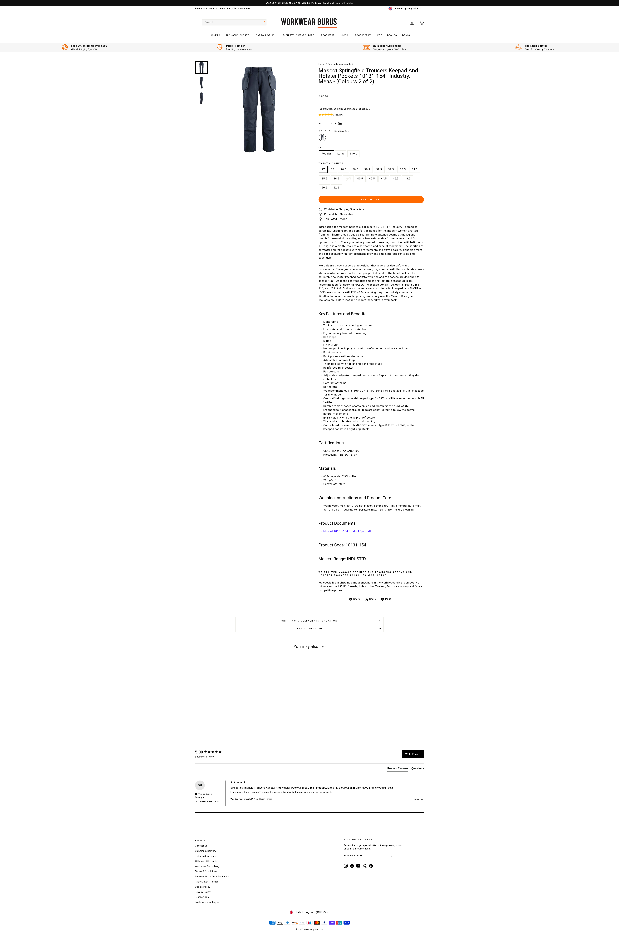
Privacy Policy (203, 892)
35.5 (324, 178)
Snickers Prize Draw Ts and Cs (212, 876)
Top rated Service (536, 45)
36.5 (336, 178)
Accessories (363, 35)
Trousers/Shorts (237, 35)
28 (332, 169)
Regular (326, 153)
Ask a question (309, 628)
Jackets (214, 35)
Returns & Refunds (205, 856)
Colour (334, 131)
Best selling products (339, 64)
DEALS (406, 35)
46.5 (396, 178)
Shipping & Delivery (205, 851)
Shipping (338, 108)
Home (322, 64)
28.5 (343, 169)
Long (340, 153)
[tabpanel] (84, 47)
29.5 (355, 169)
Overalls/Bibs (265, 35)
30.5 (367, 169)
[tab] (397, 769)
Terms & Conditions (206, 871)
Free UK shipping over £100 (89, 45)
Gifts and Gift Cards (206, 861)
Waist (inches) (331, 163)
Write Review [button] (412, 754)
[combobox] (234, 22)
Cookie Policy (202, 887)
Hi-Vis (344, 35)
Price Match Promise (206, 881)
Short (353, 153)
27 (323, 169)
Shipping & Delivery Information (309, 620)
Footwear (327, 35)
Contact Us (201, 845)
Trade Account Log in (207, 902)
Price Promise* (235, 45)
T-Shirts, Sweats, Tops (298, 35)
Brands (392, 35)
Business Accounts (206, 8)
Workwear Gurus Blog (207, 866)
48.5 (408, 178)
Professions (202, 897)
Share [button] (269, 799)
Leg (321, 147)
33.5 (403, 169)
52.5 (336, 187)
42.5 (372, 178)
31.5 (379, 169)
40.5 (360, 178)
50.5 (324, 187)
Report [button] (262, 799)
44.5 (384, 178)
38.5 (348, 178)
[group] (212, 752)
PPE (379, 35)
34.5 (415, 169)
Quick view (222, 707)
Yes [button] (256, 799)
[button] (371, 115)
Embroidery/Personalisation (235, 8)
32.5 (391, 169)
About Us (200, 840)
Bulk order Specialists (387, 45)
